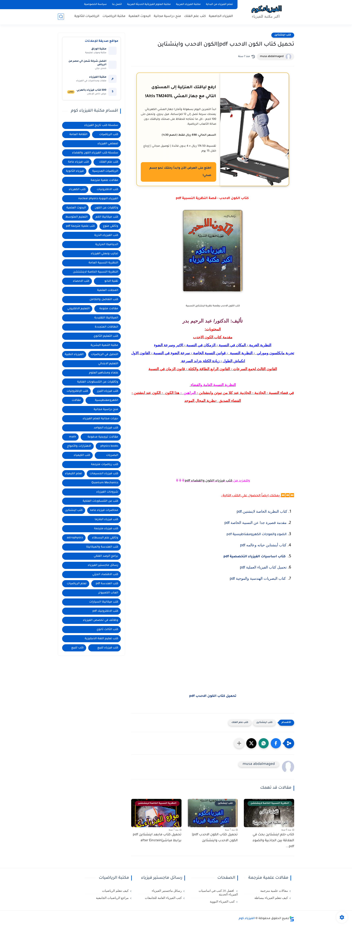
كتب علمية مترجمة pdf (80, 226)
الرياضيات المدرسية (105, 171)
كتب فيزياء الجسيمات (104, 473)
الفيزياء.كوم (247, 918)
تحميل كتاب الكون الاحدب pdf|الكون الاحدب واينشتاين (215, 837)
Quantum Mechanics (104, 482)
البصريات (112, 455)
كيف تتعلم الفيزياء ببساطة (271, 898)
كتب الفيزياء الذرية (106, 235)
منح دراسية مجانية (167, 16)
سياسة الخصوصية (95, 4)
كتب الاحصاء (81, 281)
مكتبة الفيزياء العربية (188, 4)
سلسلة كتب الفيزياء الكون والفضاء (95, 152)
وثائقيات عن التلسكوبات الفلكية (97, 382)
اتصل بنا (117, 4)
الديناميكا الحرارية (106, 244)
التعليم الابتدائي (108, 363)
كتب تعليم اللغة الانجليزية (101, 638)
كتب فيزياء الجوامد (106, 427)
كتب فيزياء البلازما (106, 519)
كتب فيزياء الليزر (107, 391)
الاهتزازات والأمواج (79, 446)
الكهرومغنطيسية (106, 400)
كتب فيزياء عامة (78, 162)
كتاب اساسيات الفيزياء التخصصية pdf (254, 557)
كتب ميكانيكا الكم (107, 217)
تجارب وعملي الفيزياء (104, 253)
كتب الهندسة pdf (107, 583)
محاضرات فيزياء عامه (104, 510)
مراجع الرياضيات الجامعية (112, 898)
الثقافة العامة (78, 134)
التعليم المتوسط (76, 217)
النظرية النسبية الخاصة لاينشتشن (95, 272)
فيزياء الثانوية (75, 171)
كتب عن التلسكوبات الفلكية (100, 501)
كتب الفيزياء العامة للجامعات (163, 898)
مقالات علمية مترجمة (104, 180)
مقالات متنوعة (108, 308)
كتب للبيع (77, 647)
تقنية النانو (111, 281)
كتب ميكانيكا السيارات (103, 602)
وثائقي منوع (110, 226)
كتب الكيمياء (82, 455)
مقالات (76, 400)
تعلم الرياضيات (77, 583)
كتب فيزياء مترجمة (106, 528)
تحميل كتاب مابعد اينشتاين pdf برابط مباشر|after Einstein (157, 837)
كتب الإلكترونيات (77, 391)
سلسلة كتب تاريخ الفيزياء (101, 125)
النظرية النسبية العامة (103, 262)
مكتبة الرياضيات (113, 16)
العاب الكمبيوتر (108, 592)
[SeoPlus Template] (291, 919)
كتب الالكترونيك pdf (105, 611)
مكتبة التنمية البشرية (104, 345)
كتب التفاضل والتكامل (103, 299)
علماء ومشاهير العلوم (103, 372)
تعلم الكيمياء (73, 473)
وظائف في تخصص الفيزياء (100, 620)
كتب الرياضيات (108, 134)
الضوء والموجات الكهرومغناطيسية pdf (257, 534)
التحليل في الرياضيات (104, 354)
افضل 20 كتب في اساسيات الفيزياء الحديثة (218, 892)
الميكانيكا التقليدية (106, 317)
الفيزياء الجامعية (221, 16)
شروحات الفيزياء (107, 492)
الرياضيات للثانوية (86, 16)
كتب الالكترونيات (107, 189)
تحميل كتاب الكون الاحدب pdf (212, 696)
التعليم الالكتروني (78, 308)
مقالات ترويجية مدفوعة (103, 437)
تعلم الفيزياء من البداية (219, 4)
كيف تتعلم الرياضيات (115, 890)
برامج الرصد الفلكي (106, 556)
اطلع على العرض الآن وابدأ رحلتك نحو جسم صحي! (180, 172)
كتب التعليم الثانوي (106, 336)
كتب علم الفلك (195, 16)
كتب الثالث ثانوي (107, 629)
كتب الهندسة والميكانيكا (102, 547)
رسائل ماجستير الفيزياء (103, 565)
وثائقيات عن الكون (106, 207)
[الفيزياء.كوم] (266, 12)
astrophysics (75, 537)
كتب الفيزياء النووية (222, 901)
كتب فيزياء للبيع (107, 647)
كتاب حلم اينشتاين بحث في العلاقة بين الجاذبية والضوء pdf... (273, 840)
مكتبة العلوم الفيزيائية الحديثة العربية (149, 4)
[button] (276, 743)
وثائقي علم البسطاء (105, 537)
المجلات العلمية (107, 290)
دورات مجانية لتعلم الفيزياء (100, 418)
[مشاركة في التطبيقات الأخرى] (239, 743)
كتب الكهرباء (77, 189)
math (72, 437)
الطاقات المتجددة (106, 327)
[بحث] (61, 16)
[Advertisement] (212, 452)
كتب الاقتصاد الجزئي (105, 574)
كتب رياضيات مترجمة (104, 464)
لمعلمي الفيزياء (108, 143)
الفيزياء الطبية (74, 354)
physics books (109, 446)
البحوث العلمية (140, 16)
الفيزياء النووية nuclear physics (98, 198)
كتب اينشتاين (282, 35)
